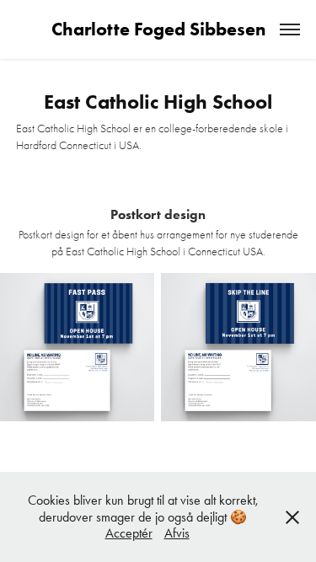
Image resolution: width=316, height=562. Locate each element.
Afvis (177, 533)
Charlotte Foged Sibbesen (158, 29)
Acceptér (129, 533)
